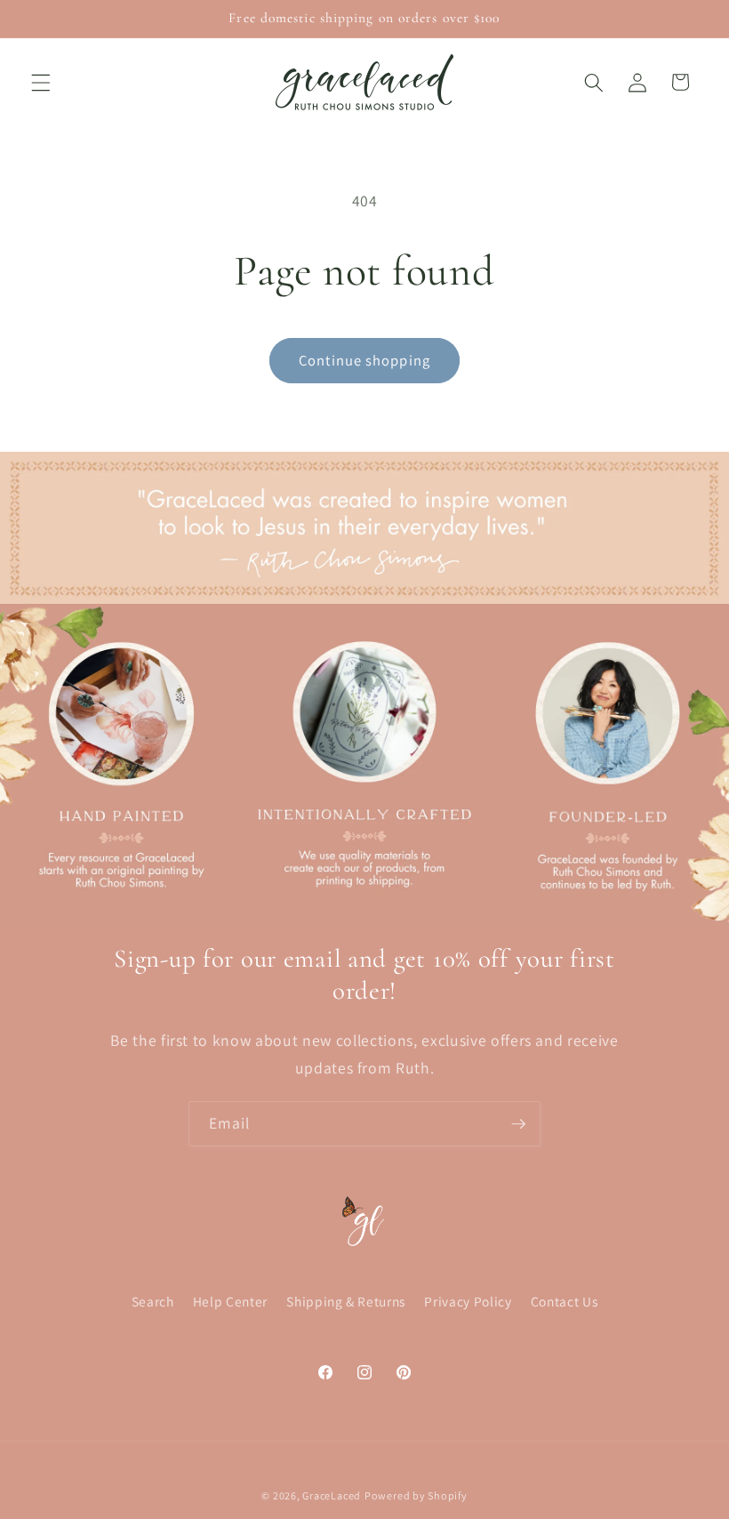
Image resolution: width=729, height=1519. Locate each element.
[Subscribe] (518, 1124)
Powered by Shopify (416, 1495)
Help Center (230, 1301)
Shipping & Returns (345, 1301)
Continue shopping (364, 360)
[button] (41, 81)
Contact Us (564, 1301)
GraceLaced (331, 1495)
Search (153, 1301)
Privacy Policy (467, 1301)
